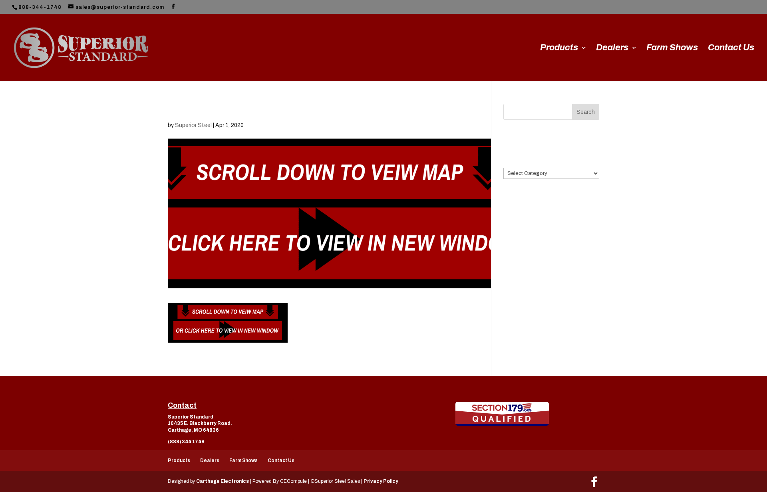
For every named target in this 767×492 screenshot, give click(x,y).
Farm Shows (672, 48)
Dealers (612, 48)
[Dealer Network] (502, 414)
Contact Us (731, 48)
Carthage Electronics (222, 481)
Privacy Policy (381, 481)
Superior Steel (193, 125)
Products (559, 48)
